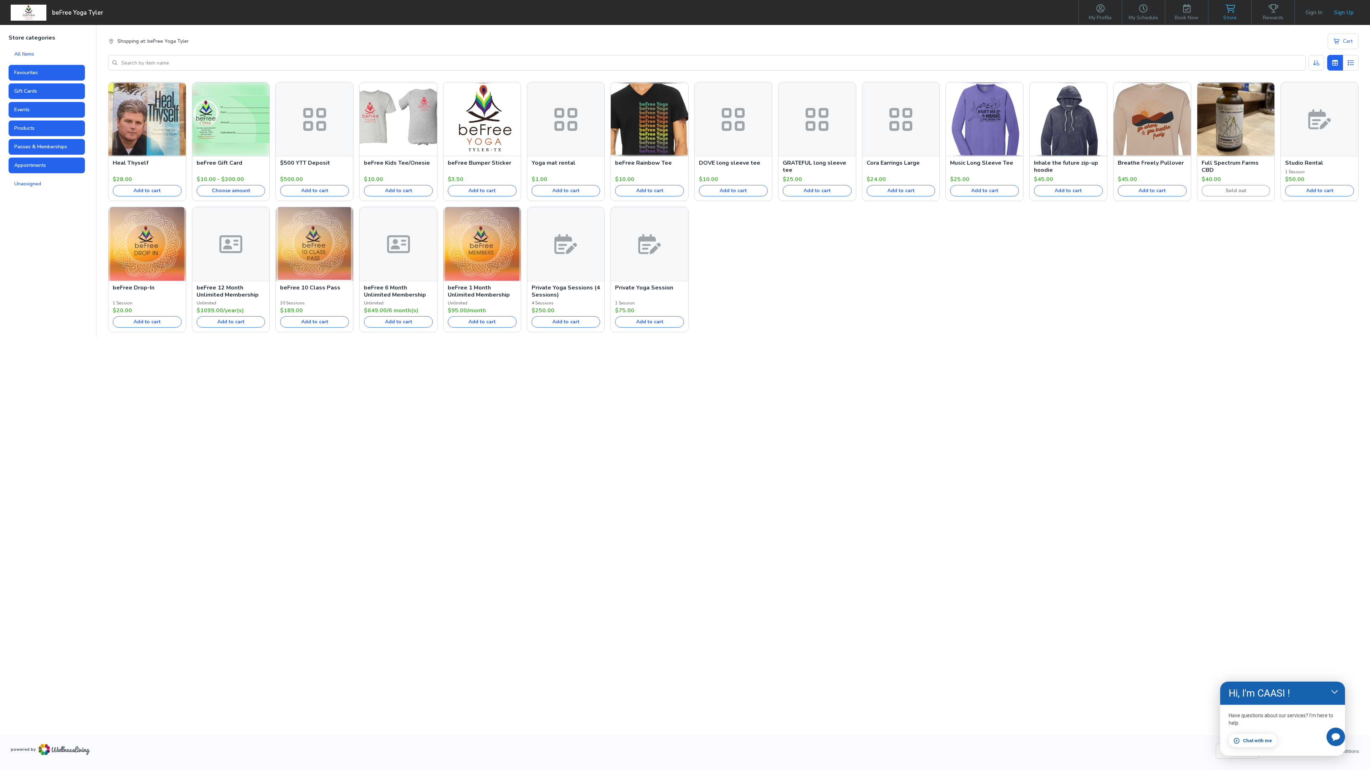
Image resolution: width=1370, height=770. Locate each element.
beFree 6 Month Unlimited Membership (395, 291)
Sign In (1314, 12)
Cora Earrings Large (893, 162)
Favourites (26, 72)
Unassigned (27, 183)
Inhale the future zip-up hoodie (1066, 166)
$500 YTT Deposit (305, 162)
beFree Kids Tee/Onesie (397, 162)
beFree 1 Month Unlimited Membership (479, 291)
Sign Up (1344, 12)
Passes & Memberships (40, 146)
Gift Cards (25, 91)
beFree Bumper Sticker (479, 162)
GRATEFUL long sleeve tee (814, 166)
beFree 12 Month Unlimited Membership (228, 291)
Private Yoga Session (644, 287)
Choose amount (231, 190)
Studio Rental (1304, 162)
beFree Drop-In (133, 287)
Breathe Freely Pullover (1151, 162)
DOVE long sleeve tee (729, 162)
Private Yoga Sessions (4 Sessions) (566, 291)
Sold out (1236, 190)
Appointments (30, 165)
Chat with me (1257, 740)
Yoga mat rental (553, 162)
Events (22, 109)
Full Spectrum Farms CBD (1230, 166)
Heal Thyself (130, 162)
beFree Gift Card (219, 162)
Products (24, 128)
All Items (24, 54)
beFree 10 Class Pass (310, 287)
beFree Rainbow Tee (643, 162)
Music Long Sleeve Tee (981, 162)
